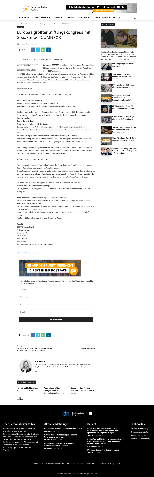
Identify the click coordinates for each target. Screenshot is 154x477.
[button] (134, 17)
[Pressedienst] (18, 44)
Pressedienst (25, 44)
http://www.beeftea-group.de (27, 253)
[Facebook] (33, 50)
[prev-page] (18, 398)
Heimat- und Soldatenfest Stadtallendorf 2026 (63, 428)
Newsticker (24, 24)
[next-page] (21, 398)
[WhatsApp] (43, 50)
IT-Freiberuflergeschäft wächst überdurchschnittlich (123, 86)
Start (18, 24)
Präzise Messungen (88, 348)
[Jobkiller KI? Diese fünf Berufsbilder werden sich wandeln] (106, 77)
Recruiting (104, 143)
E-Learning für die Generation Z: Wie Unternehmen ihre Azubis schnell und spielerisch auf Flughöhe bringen (102, 430)
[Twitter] (38, 50)
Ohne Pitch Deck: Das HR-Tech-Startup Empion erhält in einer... (124, 139)
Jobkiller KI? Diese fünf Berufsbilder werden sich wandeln (121, 76)
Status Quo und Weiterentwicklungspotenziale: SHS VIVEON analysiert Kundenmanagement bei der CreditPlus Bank (106, 441)
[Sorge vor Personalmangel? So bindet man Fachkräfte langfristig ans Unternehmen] (106, 130)
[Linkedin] (48, 50)
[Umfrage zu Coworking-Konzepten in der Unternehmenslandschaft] (106, 98)
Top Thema (104, 101)
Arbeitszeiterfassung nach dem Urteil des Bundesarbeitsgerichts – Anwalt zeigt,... (124, 151)
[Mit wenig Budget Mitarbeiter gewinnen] (106, 66)
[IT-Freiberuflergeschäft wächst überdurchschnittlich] (106, 88)
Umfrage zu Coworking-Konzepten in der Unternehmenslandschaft (121, 98)
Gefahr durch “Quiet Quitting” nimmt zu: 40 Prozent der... (123, 118)
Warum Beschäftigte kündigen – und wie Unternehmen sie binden (54, 390)
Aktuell (103, 46)
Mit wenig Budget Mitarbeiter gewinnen (103, 450)
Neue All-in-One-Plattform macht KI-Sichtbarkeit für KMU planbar (83, 390)
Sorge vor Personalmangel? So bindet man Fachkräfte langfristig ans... (124, 129)
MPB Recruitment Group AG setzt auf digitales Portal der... (123, 107)
